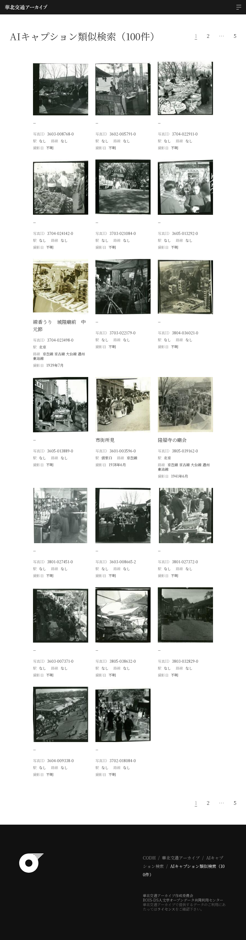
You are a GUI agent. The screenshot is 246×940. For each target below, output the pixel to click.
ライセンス (166, 908)
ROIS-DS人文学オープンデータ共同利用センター (183, 899)
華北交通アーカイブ (181, 858)
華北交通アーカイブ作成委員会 (168, 895)
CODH (149, 858)
